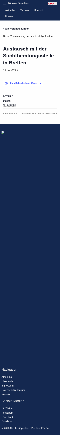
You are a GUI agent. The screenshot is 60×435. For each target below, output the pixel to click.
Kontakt (9, 16)
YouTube (7, 421)
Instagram (7, 412)
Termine (24, 10)
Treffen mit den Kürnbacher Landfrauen (38, 113)
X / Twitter (7, 408)
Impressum (8, 385)
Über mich (39, 10)
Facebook (7, 417)
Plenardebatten (11, 113)
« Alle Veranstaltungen (16, 28)
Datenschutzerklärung (14, 390)
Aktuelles (10, 10)
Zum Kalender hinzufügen (23, 83)
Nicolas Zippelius (18, 3)
